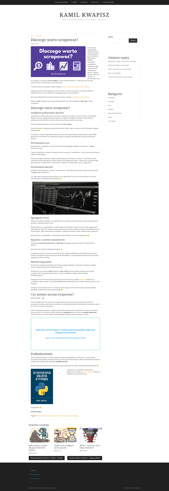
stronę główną (88, 372)
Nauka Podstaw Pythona (114, 113)
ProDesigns (136, 488)
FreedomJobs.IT (35, 478)
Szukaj (110, 37)
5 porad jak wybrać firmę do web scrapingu (120, 77)
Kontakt (84, 2)
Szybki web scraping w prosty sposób (118, 65)
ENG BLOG (95, 2)
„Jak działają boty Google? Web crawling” (76, 87)
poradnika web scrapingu (80, 97)
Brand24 (82, 279)
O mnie (74, 2)
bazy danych (111, 97)
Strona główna (61, 2)
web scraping (36, 36)
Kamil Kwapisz (85, 15)
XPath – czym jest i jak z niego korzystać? (120, 69)
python (110, 117)
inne (109, 105)
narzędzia (110, 109)
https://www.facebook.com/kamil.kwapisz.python (65, 338)
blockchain (111, 101)
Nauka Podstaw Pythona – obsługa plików (84, 458)
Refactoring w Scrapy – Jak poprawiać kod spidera (38, 447)
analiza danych (41, 416)
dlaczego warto (52, 416)
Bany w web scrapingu (114, 73)
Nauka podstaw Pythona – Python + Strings (47, 458)
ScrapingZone (108, 2)
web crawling (63, 416)
